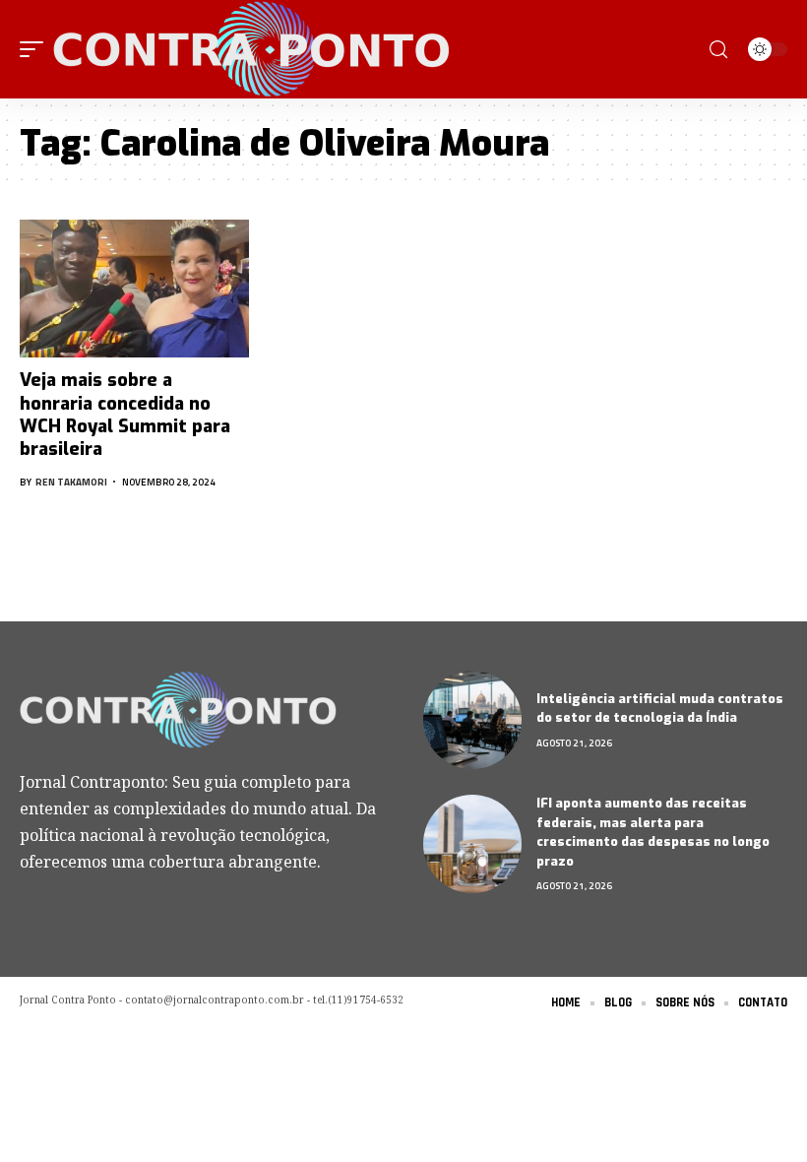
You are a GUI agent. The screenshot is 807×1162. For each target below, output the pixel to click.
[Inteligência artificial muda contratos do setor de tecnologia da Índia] (472, 720)
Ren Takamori (71, 482)
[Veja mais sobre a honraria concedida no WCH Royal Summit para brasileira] (134, 288)
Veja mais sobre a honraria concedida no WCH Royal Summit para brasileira (125, 414)
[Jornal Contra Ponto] (254, 49)
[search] (718, 49)
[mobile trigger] (36, 49)
